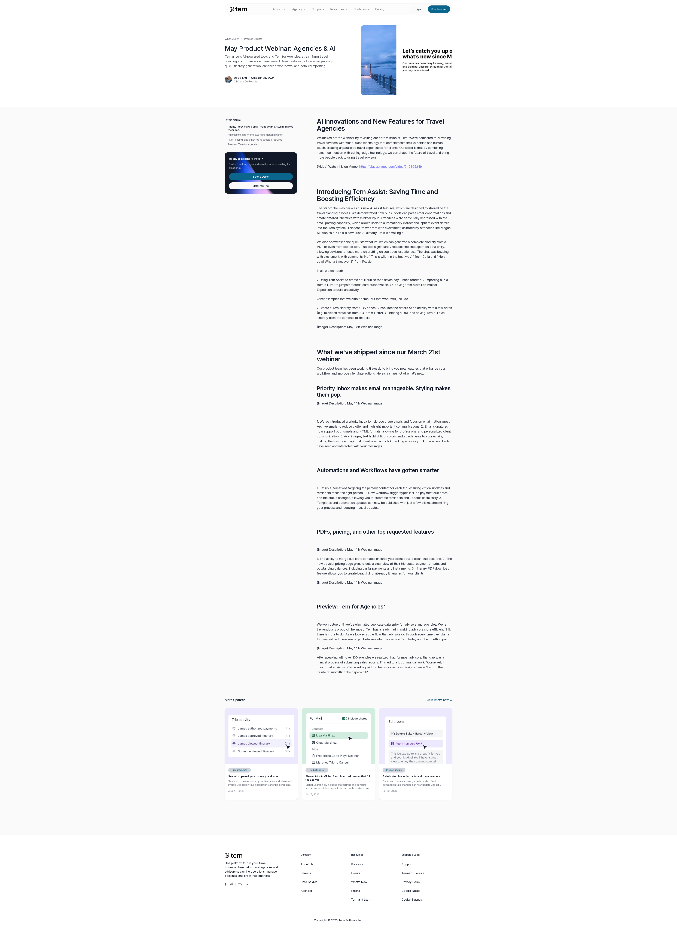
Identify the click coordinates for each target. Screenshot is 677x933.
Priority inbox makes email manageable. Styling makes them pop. (260, 128)
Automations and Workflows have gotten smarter (255, 134)
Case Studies (309, 882)
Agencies (306, 890)
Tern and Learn (361, 899)
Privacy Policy (411, 882)
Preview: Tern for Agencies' (244, 144)
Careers (306, 873)
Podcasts (357, 864)
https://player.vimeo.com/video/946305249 (390, 166)
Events (355, 873)
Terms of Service (413, 873)
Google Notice (411, 890)
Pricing (355, 890)
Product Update (253, 38)
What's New (232, 38)
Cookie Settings (412, 899)
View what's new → (439, 700)
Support (407, 864)
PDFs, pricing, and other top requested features (255, 139)
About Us (307, 864)
